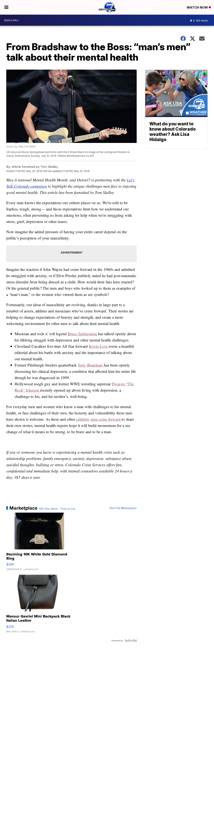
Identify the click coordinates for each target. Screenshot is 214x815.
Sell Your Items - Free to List (57, 508)
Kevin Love (99, 346)
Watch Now (198, 7)
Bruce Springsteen (83, 333)
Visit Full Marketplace (123, 508)
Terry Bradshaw (91, 365)
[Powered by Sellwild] (131, 640)
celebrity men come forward (99, 419)
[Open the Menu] (6, 7)
